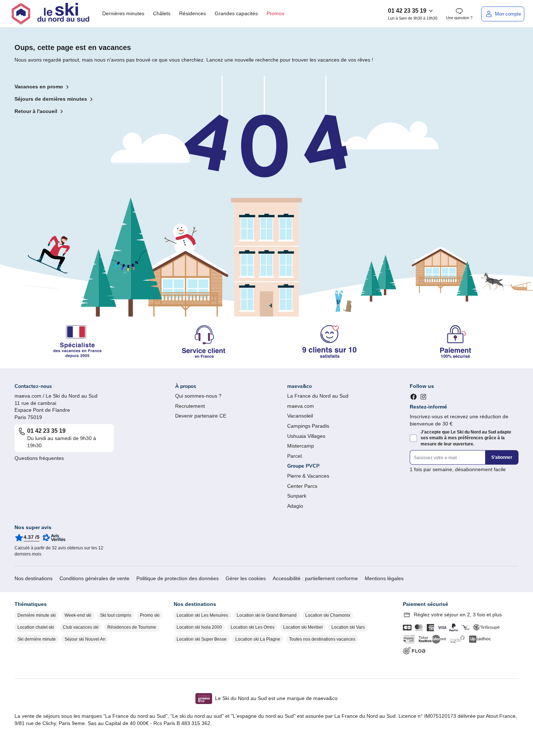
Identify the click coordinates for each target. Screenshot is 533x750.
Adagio (295, 506)
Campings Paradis (308, 426)
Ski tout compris (115, 615)
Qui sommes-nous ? (198, 396)
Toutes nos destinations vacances (322, 639)
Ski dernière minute (36, 639)
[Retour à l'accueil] (50, 14)
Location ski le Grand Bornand (267, 615)
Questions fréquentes (39, 458)
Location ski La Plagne (257, 639)
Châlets (161, 13)
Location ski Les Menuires (202, 615)
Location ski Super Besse (202, 639)
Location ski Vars (348, 627)
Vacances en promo (39, 86)
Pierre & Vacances (308, 476)
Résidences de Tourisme (131, 627)
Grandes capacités (236, 13)
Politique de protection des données (177, 578)
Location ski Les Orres (252, 627)
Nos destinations (34, 578)
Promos (275, 13)
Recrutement (190, 406)
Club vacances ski (81, 627)
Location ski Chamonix (327, 615)
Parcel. (295, 456)
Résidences (192, 13)
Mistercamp (300, 446)
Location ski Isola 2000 (199, 627)
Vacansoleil (300, 416)
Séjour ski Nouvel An (85, 639)
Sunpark (296, 496)
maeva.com (300, 406)
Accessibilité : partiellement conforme (315, 578)
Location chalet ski (35, 627)
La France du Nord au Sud (317, 396)
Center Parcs (302, 486)
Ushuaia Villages (306, 436)
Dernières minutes (123, 13)
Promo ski (150, 615)
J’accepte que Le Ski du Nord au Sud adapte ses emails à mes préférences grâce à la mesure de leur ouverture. (466, 438)
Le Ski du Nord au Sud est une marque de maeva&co (276, 698)
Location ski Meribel (303, 627)
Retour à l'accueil (36, 111)
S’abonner (501, 457)
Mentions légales (384, 578)
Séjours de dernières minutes (51, 99)
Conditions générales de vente (94, 578)
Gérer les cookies (246, 578)
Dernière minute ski (36, 615)
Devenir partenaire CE (200, 416)
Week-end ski (78, 615)
